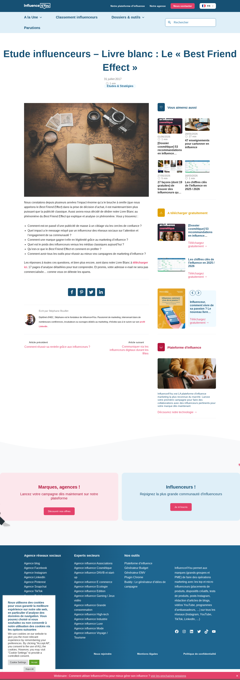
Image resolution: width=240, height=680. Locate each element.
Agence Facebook (35, 567)
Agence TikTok (33, 591)
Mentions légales (147, 653)
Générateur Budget (136, 567)
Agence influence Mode (89, 628)
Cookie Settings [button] (18, 662)
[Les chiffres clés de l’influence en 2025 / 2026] (197, 166)
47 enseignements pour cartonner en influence (197, 144)
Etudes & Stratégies (120, 86)
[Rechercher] (169, 22)
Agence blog (32, 563)
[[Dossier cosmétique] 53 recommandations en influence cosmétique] (170, 125)
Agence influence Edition (89, 591)
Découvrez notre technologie (175, 412)
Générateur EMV (134, 572)
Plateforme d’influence (138, 563)
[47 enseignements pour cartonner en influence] (197, 124)
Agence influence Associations (93, 563)
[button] (211, 6)
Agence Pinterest (35, 581)
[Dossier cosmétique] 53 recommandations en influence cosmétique (170, 150)
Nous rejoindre (103, 653)
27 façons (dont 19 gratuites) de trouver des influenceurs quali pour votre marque (170, 189)
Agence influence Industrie (90, 619)
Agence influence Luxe (88, 623)
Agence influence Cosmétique (93, 567)
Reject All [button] (29, 669)
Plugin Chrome (133, 577)
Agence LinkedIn (34, 577)
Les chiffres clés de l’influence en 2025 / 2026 (196, 185)
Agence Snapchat (35, 586)
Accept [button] (34, 662)
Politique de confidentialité (199, 653)
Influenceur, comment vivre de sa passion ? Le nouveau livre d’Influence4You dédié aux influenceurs (202, 312)
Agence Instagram (35, 572)
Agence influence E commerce (93, 581)
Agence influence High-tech (91, 614)
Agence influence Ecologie (91, 586)
